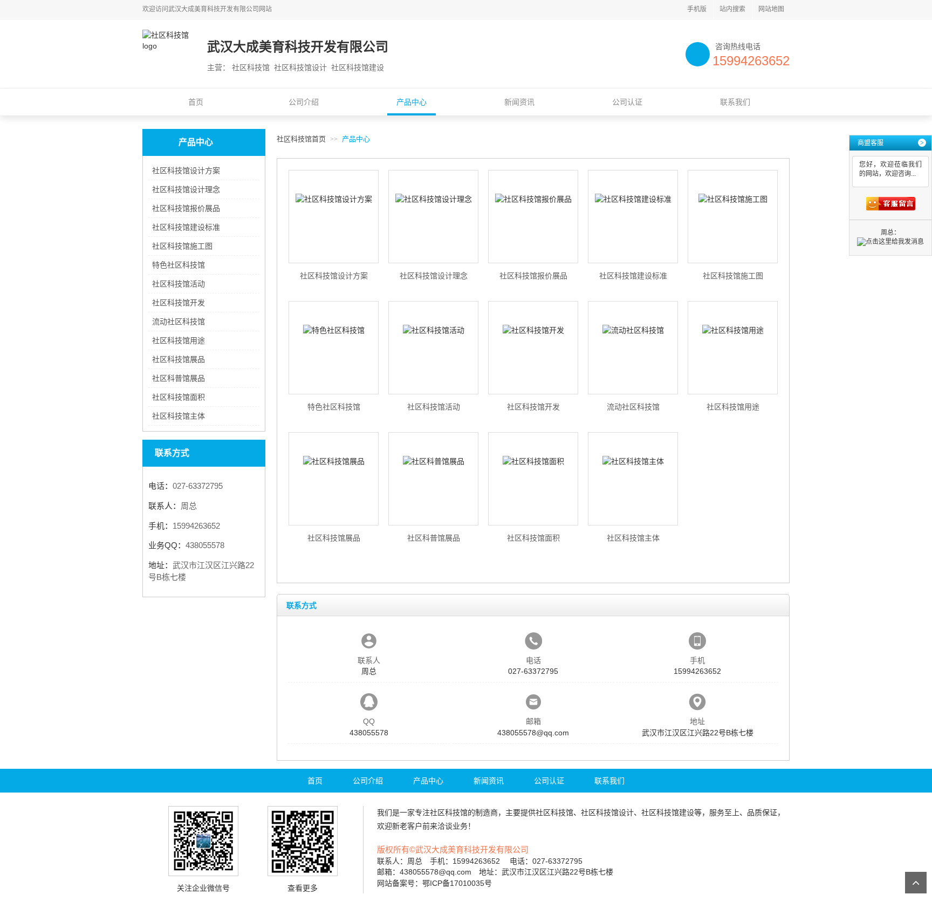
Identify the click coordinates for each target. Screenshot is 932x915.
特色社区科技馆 (178, 265)
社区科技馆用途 (178, 340)
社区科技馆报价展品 (186, 208)
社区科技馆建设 (667, 812)
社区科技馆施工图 (182, 246)
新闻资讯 (519, 102)
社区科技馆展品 (178, 359)
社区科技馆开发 (178, 302)
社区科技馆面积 (178, 397)
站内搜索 (732, 9)
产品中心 (411, 102)
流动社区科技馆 (178, 321)
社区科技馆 (449, 812)
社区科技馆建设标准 (186, 227)
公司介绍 (304, 102)
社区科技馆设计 (607, 812)
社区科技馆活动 (178, 283)
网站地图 (771, 9)
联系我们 (735, 102)
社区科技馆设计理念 (186, 189)
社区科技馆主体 (178, 416)
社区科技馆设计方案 (186, 170)
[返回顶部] (916, 882)
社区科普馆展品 (178, 378)
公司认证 (627, 102)
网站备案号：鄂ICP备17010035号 (434, 883)
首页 (195, 102)
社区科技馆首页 (301, 139)
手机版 (697, 9)
